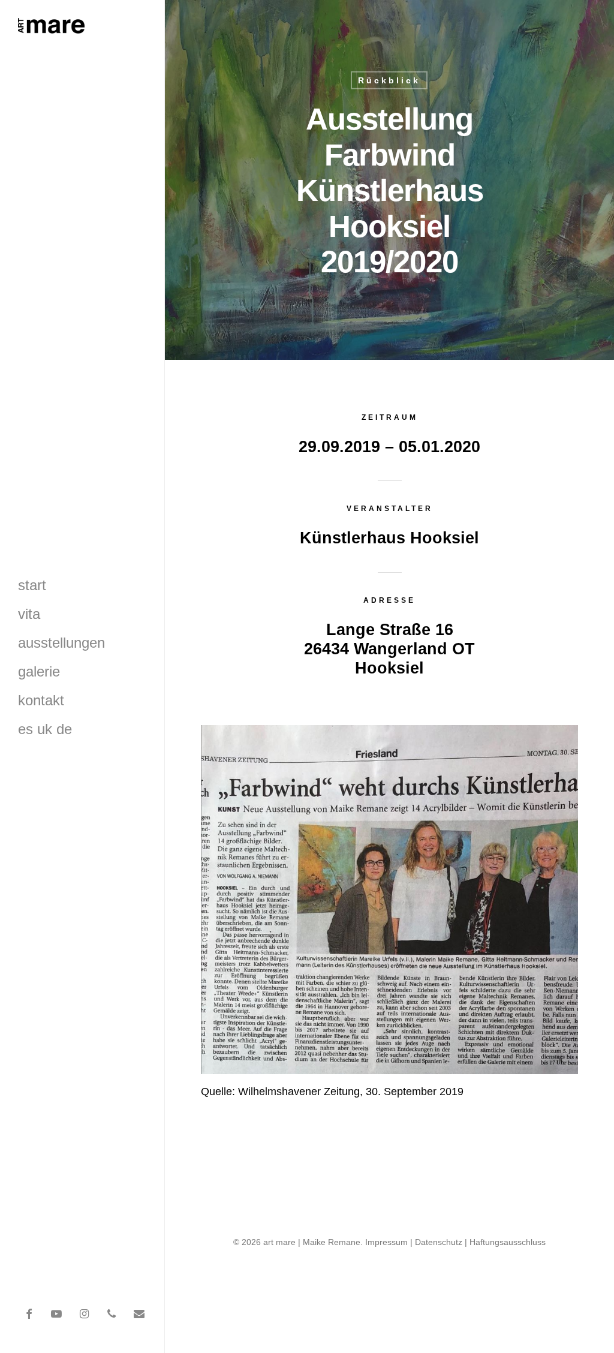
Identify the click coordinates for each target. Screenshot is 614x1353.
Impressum (386, 1242)
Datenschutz (438, 1242)
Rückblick (389, 80)
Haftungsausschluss (507, 1242)
